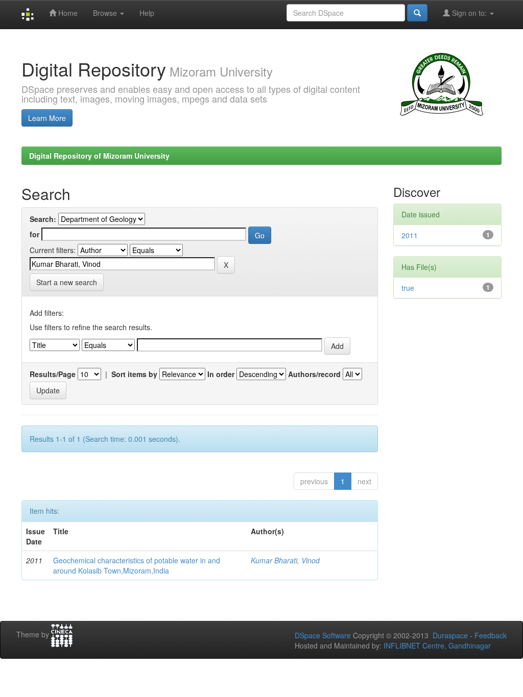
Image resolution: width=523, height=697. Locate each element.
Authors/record (314, 374)
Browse (106, 13)
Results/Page (53, 374)
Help (146, 13)
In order (220, 374)
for (34, 234)
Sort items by (134, 374)
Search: (43, 219)
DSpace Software (323, 635)
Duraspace (450, 635)
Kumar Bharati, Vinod (285, 560)
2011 (409, 235)
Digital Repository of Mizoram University (99, 156)
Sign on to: (469, 13)
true (407, 288)
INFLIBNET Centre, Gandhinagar (436, 645)
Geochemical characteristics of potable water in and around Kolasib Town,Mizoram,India (136, 565)
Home (67, 13)
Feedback (490, 635)
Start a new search (66, 282)
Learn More (47, 118)
